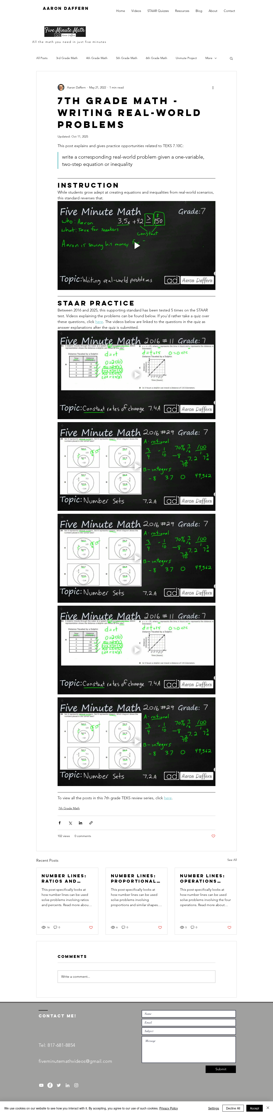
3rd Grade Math (67, 58)
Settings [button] (213, 1108)
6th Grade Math (156, 58)
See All (232, 860)
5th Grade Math (126, 58)
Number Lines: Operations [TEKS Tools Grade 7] (202, 878)
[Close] (267, 1108)
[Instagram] (76, 1085)
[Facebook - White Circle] (50, 1085)
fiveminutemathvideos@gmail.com (75, 1061)
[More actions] (212, 87)
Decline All (233, 1108)
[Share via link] (91, 823)
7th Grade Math (69, 808)
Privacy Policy (168, 1108)
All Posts (42, 58)
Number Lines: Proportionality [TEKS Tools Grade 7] (135, 878)
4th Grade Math (96, 58)
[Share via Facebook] (60, 823)
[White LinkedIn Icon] (67, 1085)
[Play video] (136, 245)
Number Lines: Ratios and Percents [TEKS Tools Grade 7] (66, 878)
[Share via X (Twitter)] (70, 823)
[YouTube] (41, 1085)
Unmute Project (186, 58)
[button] (231, 58)
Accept (254, 1108)
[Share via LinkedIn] (80, 823)
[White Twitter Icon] (58, 1085)
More (208, 58)
